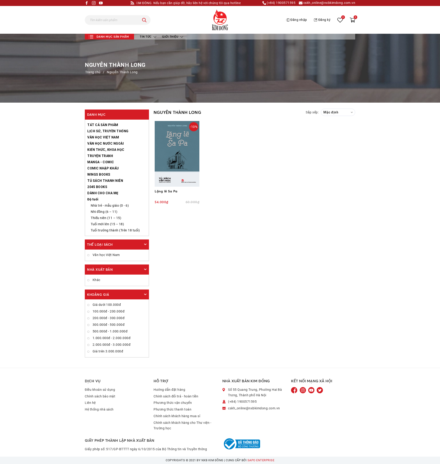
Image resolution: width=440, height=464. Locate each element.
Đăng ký (324, 20)
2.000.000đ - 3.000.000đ (111, 344)
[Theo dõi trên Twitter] (319, 390)
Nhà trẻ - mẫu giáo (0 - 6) (110, 205)
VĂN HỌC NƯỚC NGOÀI (105, 143)
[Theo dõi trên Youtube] (311, 390)
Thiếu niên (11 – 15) (106, 218)
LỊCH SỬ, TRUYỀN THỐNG (108, 131)
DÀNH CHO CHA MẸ (102, 193)
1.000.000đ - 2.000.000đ (111, 338)
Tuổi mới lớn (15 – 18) (107, 224)
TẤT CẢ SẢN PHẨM (102, 125)
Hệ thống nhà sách (99, 409)
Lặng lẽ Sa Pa (166, 191)
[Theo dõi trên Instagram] (303, 390)
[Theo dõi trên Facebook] (294, 390)
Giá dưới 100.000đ (106, 305)
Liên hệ (90, 403)
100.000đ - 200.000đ (108, 311)
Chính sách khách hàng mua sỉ (177, 416)
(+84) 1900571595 (281, 3)
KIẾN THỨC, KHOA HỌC (105, 150)
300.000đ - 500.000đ (108, 324)
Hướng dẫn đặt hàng (169, 389)
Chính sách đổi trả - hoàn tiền (176, 396)
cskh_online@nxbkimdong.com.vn (328, 3)
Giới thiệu (170, 36)
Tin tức (146, 36)
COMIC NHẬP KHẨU (103, 168)
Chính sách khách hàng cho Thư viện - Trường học (182, 425)
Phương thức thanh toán (172, 409)
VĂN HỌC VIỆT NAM (103, 137)
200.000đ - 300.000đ (108, 318)
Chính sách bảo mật (100, 396)
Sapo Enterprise (261, 460)
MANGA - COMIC (100, 162)
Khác (96, 280)
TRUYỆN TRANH (100, 156)
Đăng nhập (298, 20)
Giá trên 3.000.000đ (107, 351)
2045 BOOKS (97, 187)
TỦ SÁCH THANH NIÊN (105, 181)
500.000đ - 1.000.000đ (109, 331)
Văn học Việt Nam (106, 255)
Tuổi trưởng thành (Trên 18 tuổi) (115, 230)
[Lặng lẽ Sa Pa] (177, 153)
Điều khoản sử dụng (100, 389)
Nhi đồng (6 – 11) (104, 212)
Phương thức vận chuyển (173, 403)
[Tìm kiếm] (144, 20)
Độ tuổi (93, 199)
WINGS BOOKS (98, 174)
